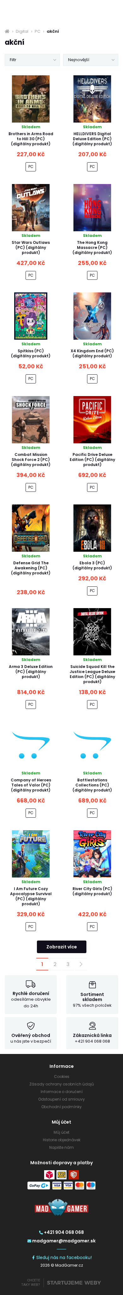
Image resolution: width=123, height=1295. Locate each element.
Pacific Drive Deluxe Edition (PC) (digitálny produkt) (92, 459)
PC (37, 31)
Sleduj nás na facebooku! (64, 1257)
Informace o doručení (62, 1091)
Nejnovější (78, 60)
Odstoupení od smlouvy (61, 1099)
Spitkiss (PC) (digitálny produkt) (30, 353)
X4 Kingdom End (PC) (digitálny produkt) (92, 353)
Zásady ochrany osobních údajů (61, 1084)
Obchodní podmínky (61, 1106)
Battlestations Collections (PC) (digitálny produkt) (92, 785)
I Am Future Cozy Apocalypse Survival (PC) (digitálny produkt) (31, 896)
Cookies (61, 1076)
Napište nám (61, 1147)
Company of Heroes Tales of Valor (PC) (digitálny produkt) (31, 785)
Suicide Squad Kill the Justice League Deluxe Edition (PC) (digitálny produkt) (92, 674)
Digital (22, 31)
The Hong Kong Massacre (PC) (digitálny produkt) (92, 247)
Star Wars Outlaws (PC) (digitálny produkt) (31, 247)
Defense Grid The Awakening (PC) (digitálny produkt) (30, 568)
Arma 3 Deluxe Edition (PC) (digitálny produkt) (31, 671)
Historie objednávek (61, 1139)
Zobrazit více (61, 947)
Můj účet (61, 1132)
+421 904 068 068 (64, 1232)
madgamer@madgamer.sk (64, 1241)
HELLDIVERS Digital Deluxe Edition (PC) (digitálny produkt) (92, 139)
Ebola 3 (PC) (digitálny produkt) (92, 565)
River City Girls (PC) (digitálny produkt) (92, 891)
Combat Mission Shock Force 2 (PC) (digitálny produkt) (30, 459)
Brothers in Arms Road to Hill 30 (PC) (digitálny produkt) (31, 139)
